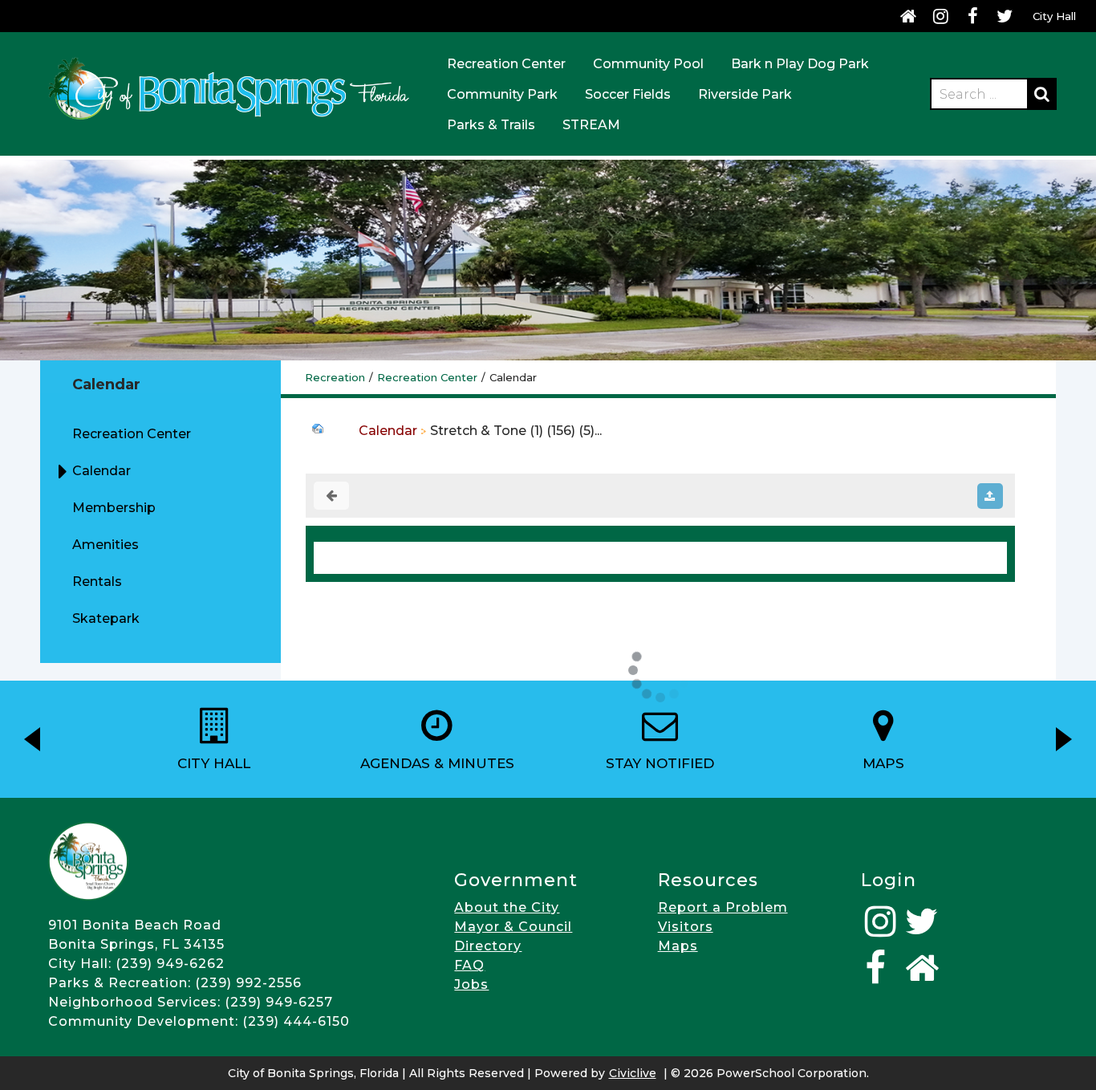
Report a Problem (723, 907)
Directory (488, 946)
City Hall (1054, 16)
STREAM (591, 124)
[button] (32, 739)
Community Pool (648, 63)
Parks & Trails (491, 124)
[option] (214, 739)
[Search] (1041, 93)
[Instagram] (940, 16)
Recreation (335, 377)
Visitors (685, 926)
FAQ (469, 965)
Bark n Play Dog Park (800, 63)
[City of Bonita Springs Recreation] (228, 122)
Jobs (471, 984)
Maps (678, 946)
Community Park (502, 94)
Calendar (388, 430)
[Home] (908, 16)
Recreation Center (506, 63)
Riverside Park (745, 94)
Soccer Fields (628, 94)
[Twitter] (1004, 16)
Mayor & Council (513, 926)
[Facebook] (972, 16)
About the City (506, 907)
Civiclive (632, 1073)
